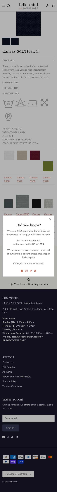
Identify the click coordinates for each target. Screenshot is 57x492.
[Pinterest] (35, 271)
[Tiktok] (31, 271)
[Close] (50, 219)
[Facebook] (22, 271)
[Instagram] (26, 271)
